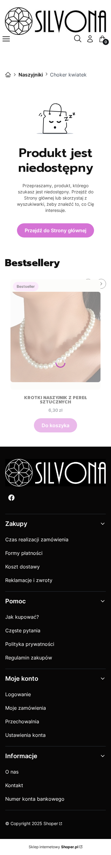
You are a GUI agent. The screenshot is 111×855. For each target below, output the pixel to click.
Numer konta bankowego (34, 799)
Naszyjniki (30, 75)
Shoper (50, 823)
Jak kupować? (22, 617)
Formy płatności (24, 553)
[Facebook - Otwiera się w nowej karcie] (11, 497)
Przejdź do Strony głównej (55, 230)
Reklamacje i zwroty (28, 580)
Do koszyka (55, 425)
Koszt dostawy (22, 567)
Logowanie (18, 694)
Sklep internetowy (53, 847)
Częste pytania (22, 630)
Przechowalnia (22, 721)
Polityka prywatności (29, 644)
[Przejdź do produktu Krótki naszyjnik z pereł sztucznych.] (55, 334)
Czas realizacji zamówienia (36, 539)
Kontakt (14, 785)
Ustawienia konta (25, 735)
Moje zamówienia (25, 708)
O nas (11, 772)
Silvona (8, 75)
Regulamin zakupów (28, 658)
